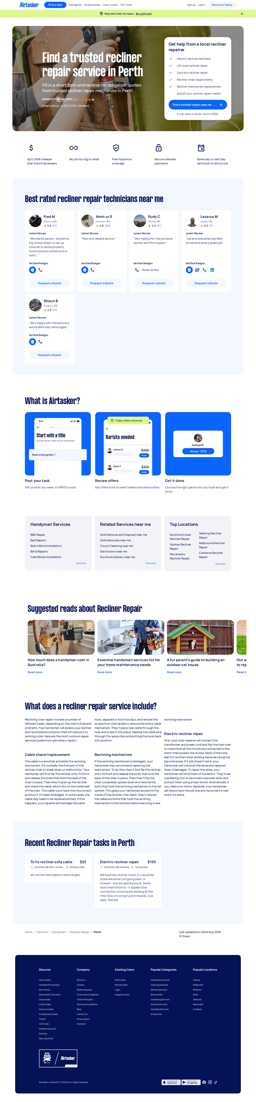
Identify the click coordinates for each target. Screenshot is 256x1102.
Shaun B (51, 301)
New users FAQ (46, 1038)
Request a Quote (49, 283)
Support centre (122, 994)
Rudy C (154, 216)
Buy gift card (144, 13)
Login (117, 989)
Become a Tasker (222, 4)
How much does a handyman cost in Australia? (58, 662)
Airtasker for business (49, 984)
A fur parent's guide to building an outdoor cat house (196, 662)
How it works (45, 980)
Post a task (55, 4)
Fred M (49, 216)
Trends (42, 1019)
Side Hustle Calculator (50, 994)
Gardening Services (160, 999)
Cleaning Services (159, 984)
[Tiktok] (215, 1082)
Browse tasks (121, 984)
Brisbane (197, 989)
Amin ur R (104, 216)
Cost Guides (45, 1004)
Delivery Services (159, 989)
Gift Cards (44, 1023)
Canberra (197, 1009)
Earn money (44, 989)
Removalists (156, 994)
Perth (195, 994)
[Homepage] (29, 5)
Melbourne (198, 984)
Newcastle (198, 1004)
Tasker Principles (85, 999)
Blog (79, 1009)
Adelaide (197, 999)
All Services (156, 1014)
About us (81, 980)
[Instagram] (210, 1082)
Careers (80, 984)
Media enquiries (84, 989)
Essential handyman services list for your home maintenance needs (128, 662)
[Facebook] (204, 1082)
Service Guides (46, 1009)
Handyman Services (160, 980)
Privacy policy (83, 1019)
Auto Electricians (159, 1004)
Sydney (196, 980)
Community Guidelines (88, 994)
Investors (81, 1023)
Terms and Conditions (87, 1004)
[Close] (242, 14)
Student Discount (47, 1028)
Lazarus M (209, 216)
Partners (43, 1033)
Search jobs (44, 999)
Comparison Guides (48, 1014)
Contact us (82, 1014)
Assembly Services (160, 1009)
